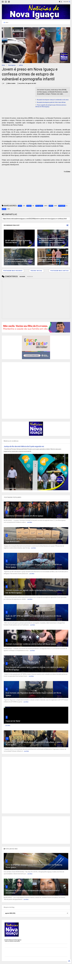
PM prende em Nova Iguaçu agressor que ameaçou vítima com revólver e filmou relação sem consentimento (52, 240)
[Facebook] (3, 1)
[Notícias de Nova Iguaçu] (36, 18)
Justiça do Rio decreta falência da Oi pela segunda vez (24, 446)
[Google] (9, 1)
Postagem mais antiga (59, 270)
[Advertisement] (17, 100)
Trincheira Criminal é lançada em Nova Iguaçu (24, 516)
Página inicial (36, 270)
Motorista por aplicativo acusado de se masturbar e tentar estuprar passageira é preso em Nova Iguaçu (52, 259)
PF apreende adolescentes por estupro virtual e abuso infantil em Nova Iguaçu (19, 260)
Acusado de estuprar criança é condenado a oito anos (53, 99)
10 (7, 738)
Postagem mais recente (12, 270)
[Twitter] (6, 1)
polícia (21, 65)
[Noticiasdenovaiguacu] (12, 1)
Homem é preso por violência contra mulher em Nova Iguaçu (31, 644)
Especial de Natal (13, 721)
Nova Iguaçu (12, 65)
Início (3, 65)
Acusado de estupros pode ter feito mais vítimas (51, 102)
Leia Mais (29, 522)
